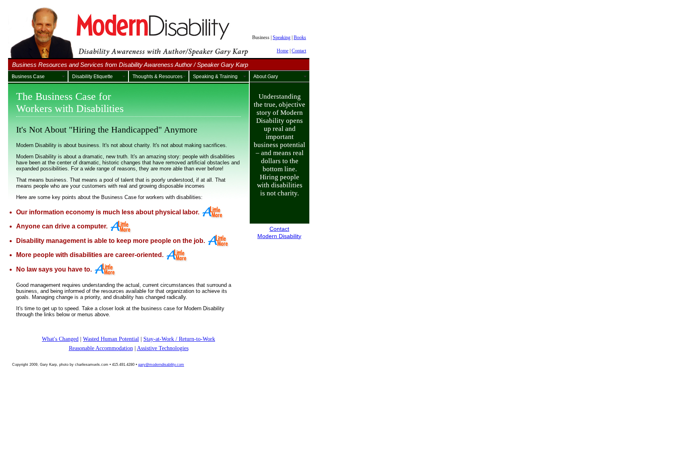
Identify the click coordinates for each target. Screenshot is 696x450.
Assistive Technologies (162, 348)
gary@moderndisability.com (161, 365)
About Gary (265, 76)
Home (282, 51)
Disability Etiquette (92, 76)
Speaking (281, 37)
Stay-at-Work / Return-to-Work (179, 339)
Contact (299, 51)
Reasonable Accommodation (101, 348)
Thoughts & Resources (157, 76)
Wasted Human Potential (111, 339)
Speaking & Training (215, 76)
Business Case (28, 76)
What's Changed (60, 339)
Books (300, 37)
